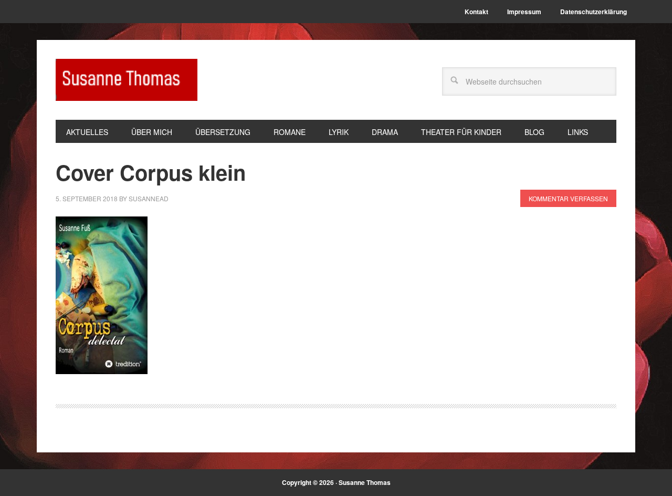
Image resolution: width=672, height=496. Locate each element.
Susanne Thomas (126, 80)
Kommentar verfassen (568, 198)
